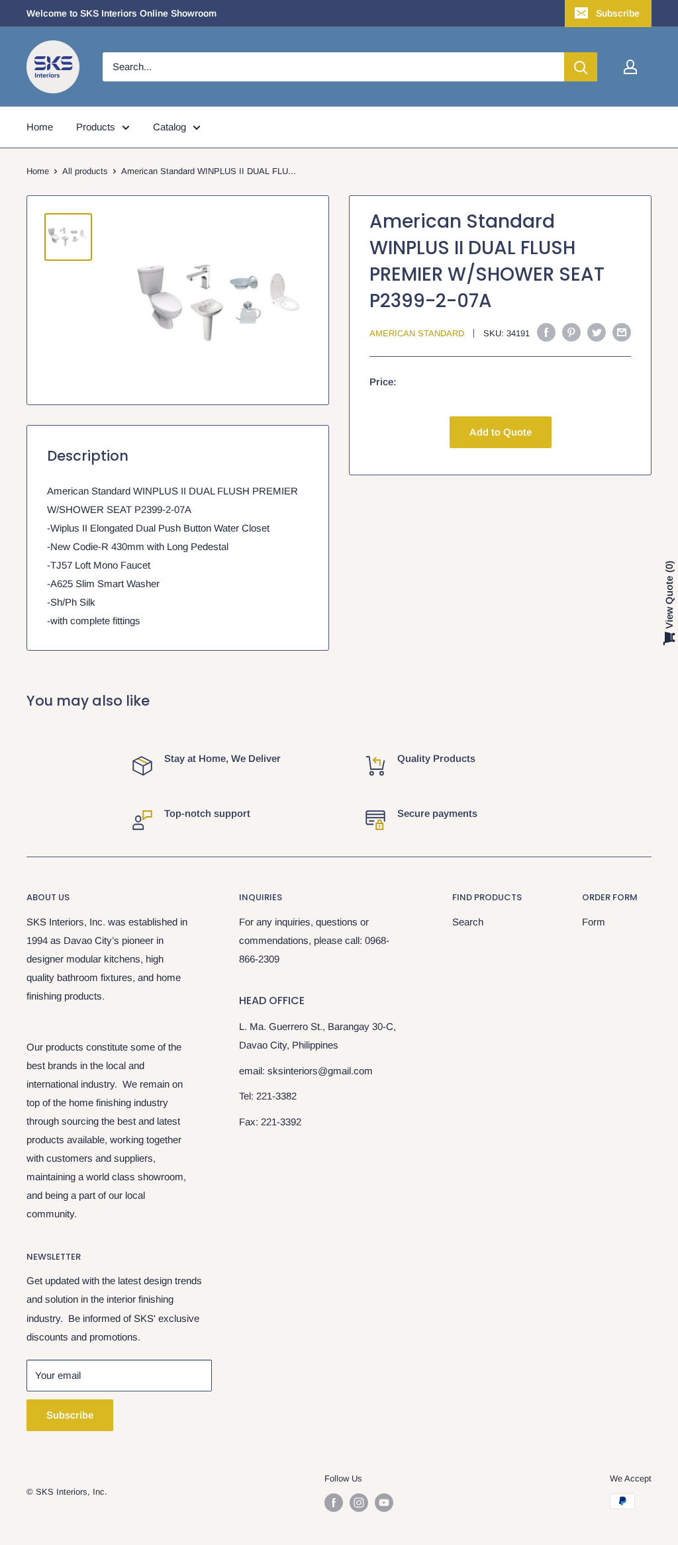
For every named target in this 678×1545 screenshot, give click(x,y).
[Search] (580, 66)
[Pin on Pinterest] (571, 332)
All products (85, 171)
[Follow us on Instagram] (359, 1502)
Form (593, 921)
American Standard (416, 333)
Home (39, 126)
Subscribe (618, 13)
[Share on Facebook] (546, 332)
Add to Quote (500, 432)
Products (95, 126)
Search (467, 921)
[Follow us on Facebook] (333, 1502)
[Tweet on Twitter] (596, 332)
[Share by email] (621, 332)
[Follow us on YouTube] (384, 1502)
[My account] (630, 67)
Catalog (169, 126)
